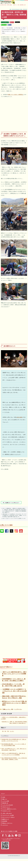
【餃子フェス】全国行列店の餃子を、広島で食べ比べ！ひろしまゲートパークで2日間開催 (14, 673)
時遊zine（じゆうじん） (7, 823)
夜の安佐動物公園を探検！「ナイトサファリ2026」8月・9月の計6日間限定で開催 (14, 744)
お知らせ (12, 817)
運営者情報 (4, 821)
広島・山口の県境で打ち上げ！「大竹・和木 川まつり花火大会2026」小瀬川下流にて (14, 749)
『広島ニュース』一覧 (7, 709)
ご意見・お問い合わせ (7, 813)
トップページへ (18, 709)
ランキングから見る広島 (7, 805)
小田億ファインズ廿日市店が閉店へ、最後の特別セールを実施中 (13, 718)
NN (5, 731)
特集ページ (4, 799)
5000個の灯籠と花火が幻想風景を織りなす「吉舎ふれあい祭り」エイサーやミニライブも (14, 740)
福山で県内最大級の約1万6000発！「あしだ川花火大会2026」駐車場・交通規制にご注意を (14, 758)
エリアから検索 (5, 801)
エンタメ (12, 731)
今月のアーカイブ (6, 806)
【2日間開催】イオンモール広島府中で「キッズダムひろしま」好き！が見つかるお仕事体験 (14, 691)
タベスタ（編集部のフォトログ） (9, 808)
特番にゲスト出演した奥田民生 (15, 94)
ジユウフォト (5, 825)
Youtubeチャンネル (6, 810)
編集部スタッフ (5, 819)
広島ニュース (12, 22)
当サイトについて (6, 817)
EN (3, 731)
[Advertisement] (14, 113)
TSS (8, 731)
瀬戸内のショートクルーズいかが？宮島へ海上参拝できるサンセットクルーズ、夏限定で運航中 (14, 703)
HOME (3, 797)
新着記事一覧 (5, 803)
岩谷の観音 (19, 417)
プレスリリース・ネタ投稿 (8, 815)
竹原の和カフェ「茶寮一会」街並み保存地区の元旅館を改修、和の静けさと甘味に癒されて (14, 722)
